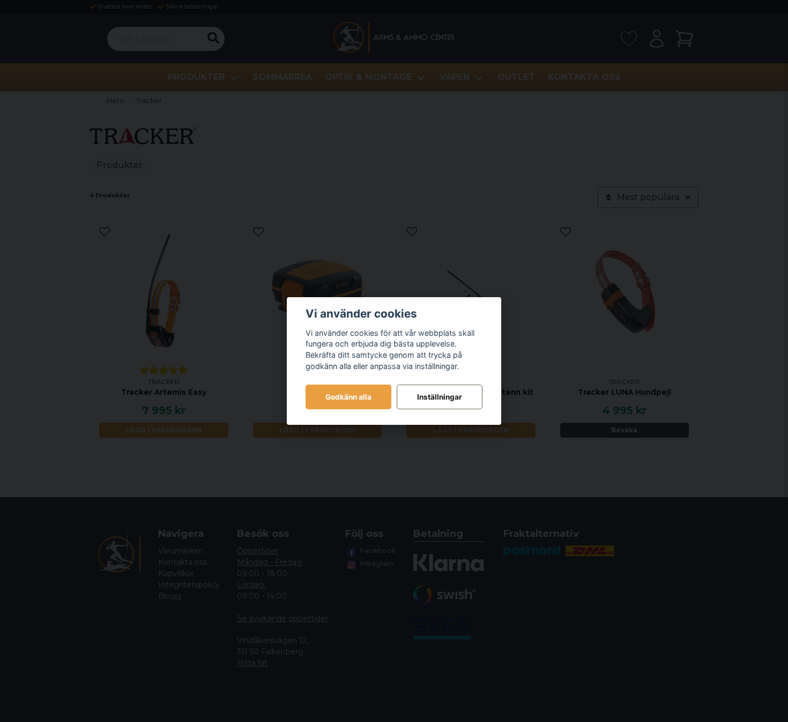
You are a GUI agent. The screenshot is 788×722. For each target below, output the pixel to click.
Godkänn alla (348, 397)
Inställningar (439, 397)
